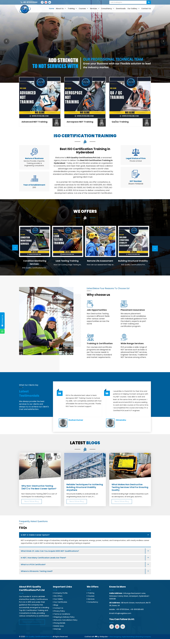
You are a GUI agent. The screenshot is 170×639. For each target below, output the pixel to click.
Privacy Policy (59, 611)
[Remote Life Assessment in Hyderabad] (67, 241)
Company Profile (61, 593)
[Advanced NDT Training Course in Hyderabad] (40, 97)
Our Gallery (132, 8)
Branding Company (143, 637)
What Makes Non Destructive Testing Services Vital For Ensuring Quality (130, 487)
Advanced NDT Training (34, 122)
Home (51, 8)
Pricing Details (59, 623)
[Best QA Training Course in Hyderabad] (130, 97)
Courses (82, 8)
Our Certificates (60, 602)
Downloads (121, 8)
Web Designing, (115, 637)
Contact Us (146, 8)
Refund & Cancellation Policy (65, 620)
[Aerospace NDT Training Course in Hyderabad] (85, 97)
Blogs (56, 605)
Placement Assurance (133, 310)
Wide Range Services (132, 343)
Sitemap (57, 629)
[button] (6, 41)
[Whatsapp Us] (2, 331)
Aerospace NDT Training (80, 122)
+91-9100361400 (137, 609)
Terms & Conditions (62, 614)
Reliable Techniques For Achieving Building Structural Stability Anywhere (84, 487)
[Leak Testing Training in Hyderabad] (34, 241)
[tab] (85, 535)
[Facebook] (42, 2)
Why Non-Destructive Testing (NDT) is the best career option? (38, 487)
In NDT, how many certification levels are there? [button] (43, 557)
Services (93, 8)
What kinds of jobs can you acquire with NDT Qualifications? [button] (50, 551)
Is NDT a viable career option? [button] (35, 535)
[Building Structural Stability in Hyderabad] (100, 241)
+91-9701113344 (29, 2)
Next (155, 248)
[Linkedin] (49, 2)
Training (71, 8)
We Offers (58, 596)
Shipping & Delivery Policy (64, 617)
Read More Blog (31, 501)
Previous (15, 247)
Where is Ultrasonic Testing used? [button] (37, 571)
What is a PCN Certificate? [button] (33, 564)
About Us (60, 8)
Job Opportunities (97, 310)
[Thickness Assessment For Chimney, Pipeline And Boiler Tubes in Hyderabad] (133, 241)
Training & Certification (100, 343)
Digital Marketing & (129, 637)
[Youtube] (46, 2)
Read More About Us (32, 622)
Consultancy (106, 8)
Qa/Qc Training (120, 122)
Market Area (59, 626)
